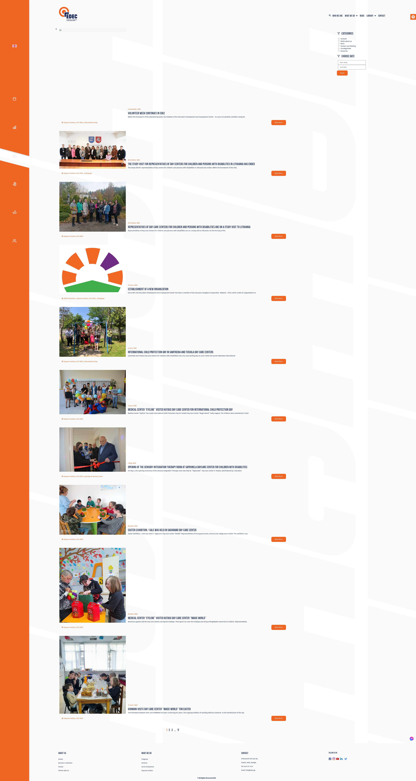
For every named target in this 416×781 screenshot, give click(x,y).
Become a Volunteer (65, 763)
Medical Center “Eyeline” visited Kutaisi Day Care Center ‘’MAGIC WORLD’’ (167, 618)
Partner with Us (63, 770)
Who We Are (337, 15)
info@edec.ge (250, 770)
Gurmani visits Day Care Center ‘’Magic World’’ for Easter (159, 709)
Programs (144, 759)
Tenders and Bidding (348, 46)
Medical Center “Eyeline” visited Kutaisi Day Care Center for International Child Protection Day (180, 409)
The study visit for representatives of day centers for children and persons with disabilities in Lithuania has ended (191, 164)
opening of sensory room (93, 476)
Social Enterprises (147, 767)
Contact (381, 15)
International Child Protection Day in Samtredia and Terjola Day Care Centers (170, 352)
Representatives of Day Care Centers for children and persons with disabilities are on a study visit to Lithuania (189, 227)
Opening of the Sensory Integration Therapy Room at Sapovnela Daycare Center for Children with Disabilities (187, 467)
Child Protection (69, 298)
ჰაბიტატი (88, 173)
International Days (91, 122)
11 (178, 730)
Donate (60, 767)
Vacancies (344, 51)
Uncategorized (345, 48)
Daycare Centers (69, 122)
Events (60, 759)
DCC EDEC (79, 122)
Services (144, 763)
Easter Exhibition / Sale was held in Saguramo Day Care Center (162, 530)
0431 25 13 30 (248, 766)
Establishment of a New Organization (148, 289)
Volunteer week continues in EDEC (146, 113)
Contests (343, 39)
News (362, 15)
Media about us (346, 41)
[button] (413, 17)
